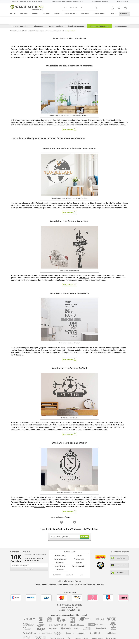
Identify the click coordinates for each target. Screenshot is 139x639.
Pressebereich (79, 559)
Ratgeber (24, 31)
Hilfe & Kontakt (124, 1)
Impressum (60, 569)
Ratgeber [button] (124, 14)
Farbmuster (60, 562)
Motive (56, 14)
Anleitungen (38, 26)
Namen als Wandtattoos (99, 26)
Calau (107, 422)
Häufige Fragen (60, 555)
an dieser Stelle (39, 507)
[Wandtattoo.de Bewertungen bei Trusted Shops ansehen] (100, 568)
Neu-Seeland (71, 31)
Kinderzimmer (69, 14)
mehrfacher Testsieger (101, 1)
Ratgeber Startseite (19, 26)
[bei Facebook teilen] (70, 523)
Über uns (79, 555)
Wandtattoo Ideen (55, 26)
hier (58, 352)
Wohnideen (121, 572)
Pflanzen (46, 14)
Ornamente (85, 14)
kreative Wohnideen (76, 26)
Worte (34, 14)
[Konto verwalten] (112, 8)
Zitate (112, 14)
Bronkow (97, 422)
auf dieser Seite (84, 278)
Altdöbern (90, 422)
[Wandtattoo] (26, 7)
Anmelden (29, 569)
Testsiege (79, 562)
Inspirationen (121, 565)
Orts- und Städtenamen (53, 31)
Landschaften (99, 14)
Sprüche (23, 14)
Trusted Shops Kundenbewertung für (54, 584)
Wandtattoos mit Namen (36, 31)
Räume (12, 14)
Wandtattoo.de (14, 31)
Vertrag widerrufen (78, 566)
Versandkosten (60, 566)
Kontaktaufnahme (60, 559)
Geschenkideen (121, 26)
